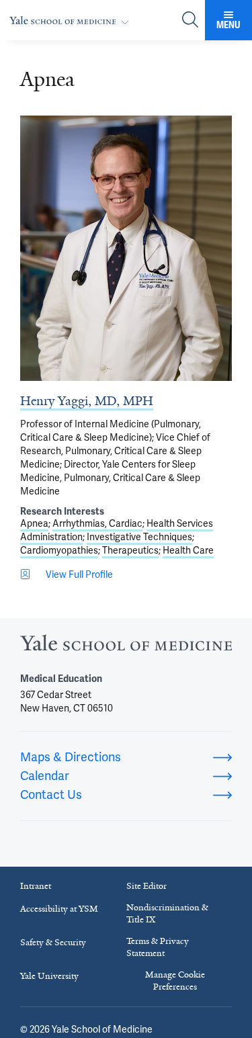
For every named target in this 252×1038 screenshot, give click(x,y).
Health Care (188, 550)
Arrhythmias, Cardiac (97, 523)
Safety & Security (53, 942)
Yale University (49, 976)
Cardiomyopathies (59, 550)
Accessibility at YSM (59, 908)
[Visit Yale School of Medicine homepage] (126, 646)
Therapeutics (130, 550)
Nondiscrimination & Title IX (167, 913)
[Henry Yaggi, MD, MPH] (126, 248)
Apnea (34, 523)
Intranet (35, 886)
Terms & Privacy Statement (157, 947)
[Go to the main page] (71, 20)
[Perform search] (190, 20)
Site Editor (146, 886)
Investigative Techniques (139, 537)
